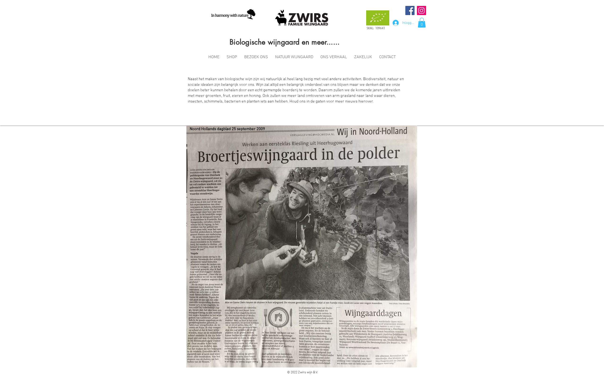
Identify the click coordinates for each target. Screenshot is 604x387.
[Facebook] (410, 10)
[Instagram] (421, 10)
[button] (422, 23)
